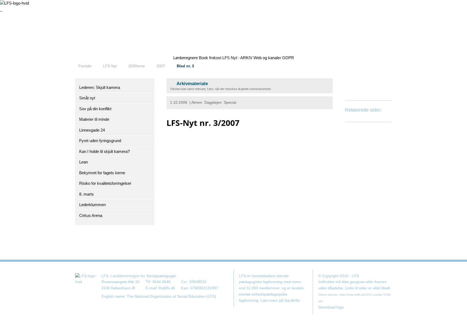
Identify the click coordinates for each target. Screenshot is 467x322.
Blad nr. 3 (185, 66)
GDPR (288, 57)
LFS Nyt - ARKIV (237, 57)
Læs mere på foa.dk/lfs (280, 300)
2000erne (136, 66)
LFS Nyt (110, 66)
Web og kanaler (267, 57)
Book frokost (210, 57)
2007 (160, 66)
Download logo (331, 307)
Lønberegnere (185, 57)
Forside (84, 66)
